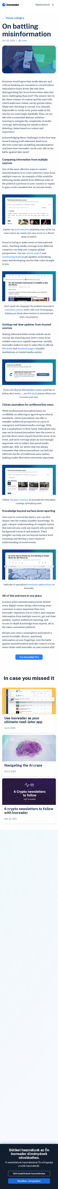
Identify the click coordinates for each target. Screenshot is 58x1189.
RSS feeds (7, 348)
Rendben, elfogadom (29, 1181)
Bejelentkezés (43, 4)
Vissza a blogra (14, 18)
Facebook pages (26, 348)
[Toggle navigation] (53, 5)
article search (33, 253)
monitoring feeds (11, 256)
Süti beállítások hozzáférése (29, 1173)
